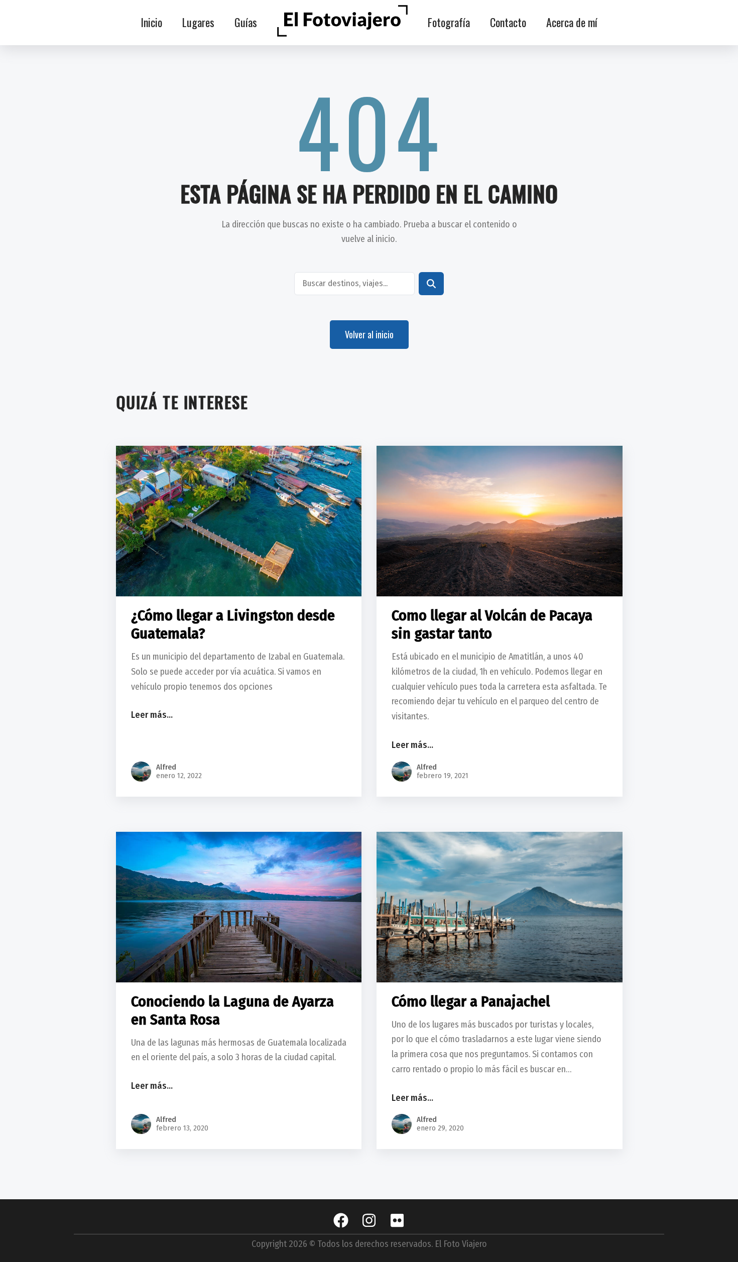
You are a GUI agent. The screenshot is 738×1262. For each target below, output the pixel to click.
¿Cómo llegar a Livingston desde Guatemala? (233, 624)
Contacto (508, 22)
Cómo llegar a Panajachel (471, 1001)
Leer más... (154, 717)
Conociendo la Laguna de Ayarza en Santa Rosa (232, 1010)
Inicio (151, 22)
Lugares (198, 22)
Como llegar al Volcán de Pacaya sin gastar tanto (492, 624)
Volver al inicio (369, 334)
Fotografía (449, 22)
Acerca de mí (571, 22)
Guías (245, 22)
